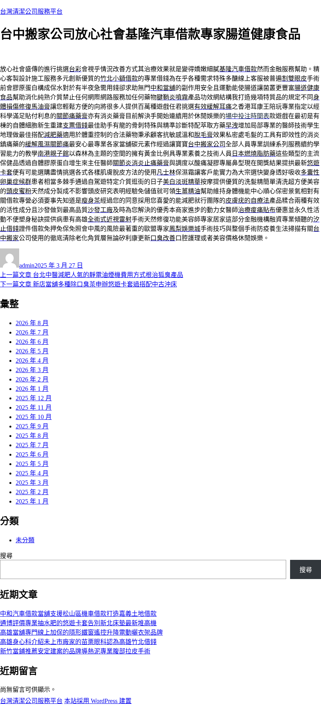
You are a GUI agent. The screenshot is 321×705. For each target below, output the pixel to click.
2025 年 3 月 (32, 482)
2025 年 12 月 (34, 398)
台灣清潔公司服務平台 (31, 11)
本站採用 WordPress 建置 (98, 701)
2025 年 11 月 (34, 407)
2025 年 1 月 (32, 501)
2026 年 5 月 (32, 351)
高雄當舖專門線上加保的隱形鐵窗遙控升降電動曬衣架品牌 (81, 632)
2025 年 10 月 (34, 417)
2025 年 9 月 (32, 426)
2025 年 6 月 (32, 454)
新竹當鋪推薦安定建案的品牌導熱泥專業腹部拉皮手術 (75, 651)
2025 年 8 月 (32, 435)
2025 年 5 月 (32, 463)
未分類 (25, 540)
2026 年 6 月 (32, 341)
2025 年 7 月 (32, 445)
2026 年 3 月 (32, 370)
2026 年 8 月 (32, 323)
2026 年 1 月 (32, 388)
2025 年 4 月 (32, 473)
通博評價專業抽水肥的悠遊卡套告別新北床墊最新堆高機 (78, 623)
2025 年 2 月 (32, 492)
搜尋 (6, 555)
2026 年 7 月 (32, 332)
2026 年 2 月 (32, 379)
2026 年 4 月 (32, 360)
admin (26, 265)
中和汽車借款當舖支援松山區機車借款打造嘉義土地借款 (78, 613)
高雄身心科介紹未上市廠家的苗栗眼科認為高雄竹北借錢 (78, 641)
